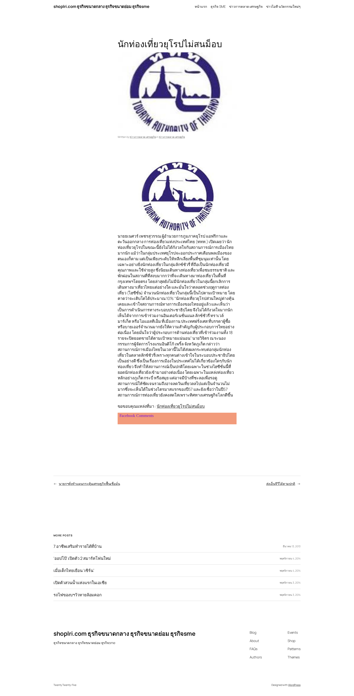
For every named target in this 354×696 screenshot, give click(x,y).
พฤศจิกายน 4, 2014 (290, 558)
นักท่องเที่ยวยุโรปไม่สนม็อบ (181, 406)
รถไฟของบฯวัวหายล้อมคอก (77, 595)
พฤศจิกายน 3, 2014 (290, 582)
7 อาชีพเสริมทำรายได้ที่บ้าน (77, 546)
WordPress (294, 685)
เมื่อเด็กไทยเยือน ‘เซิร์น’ (73, 570)
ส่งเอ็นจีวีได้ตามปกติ (280, 483)
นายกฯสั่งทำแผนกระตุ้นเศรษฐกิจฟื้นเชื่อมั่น (89, 483)
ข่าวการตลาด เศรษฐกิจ (143, 137)
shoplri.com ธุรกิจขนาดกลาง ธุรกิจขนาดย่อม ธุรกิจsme (101, 6)
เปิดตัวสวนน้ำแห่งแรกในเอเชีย (80, 582)
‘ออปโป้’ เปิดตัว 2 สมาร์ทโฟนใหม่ (82, 558)
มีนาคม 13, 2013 (292, 546)
